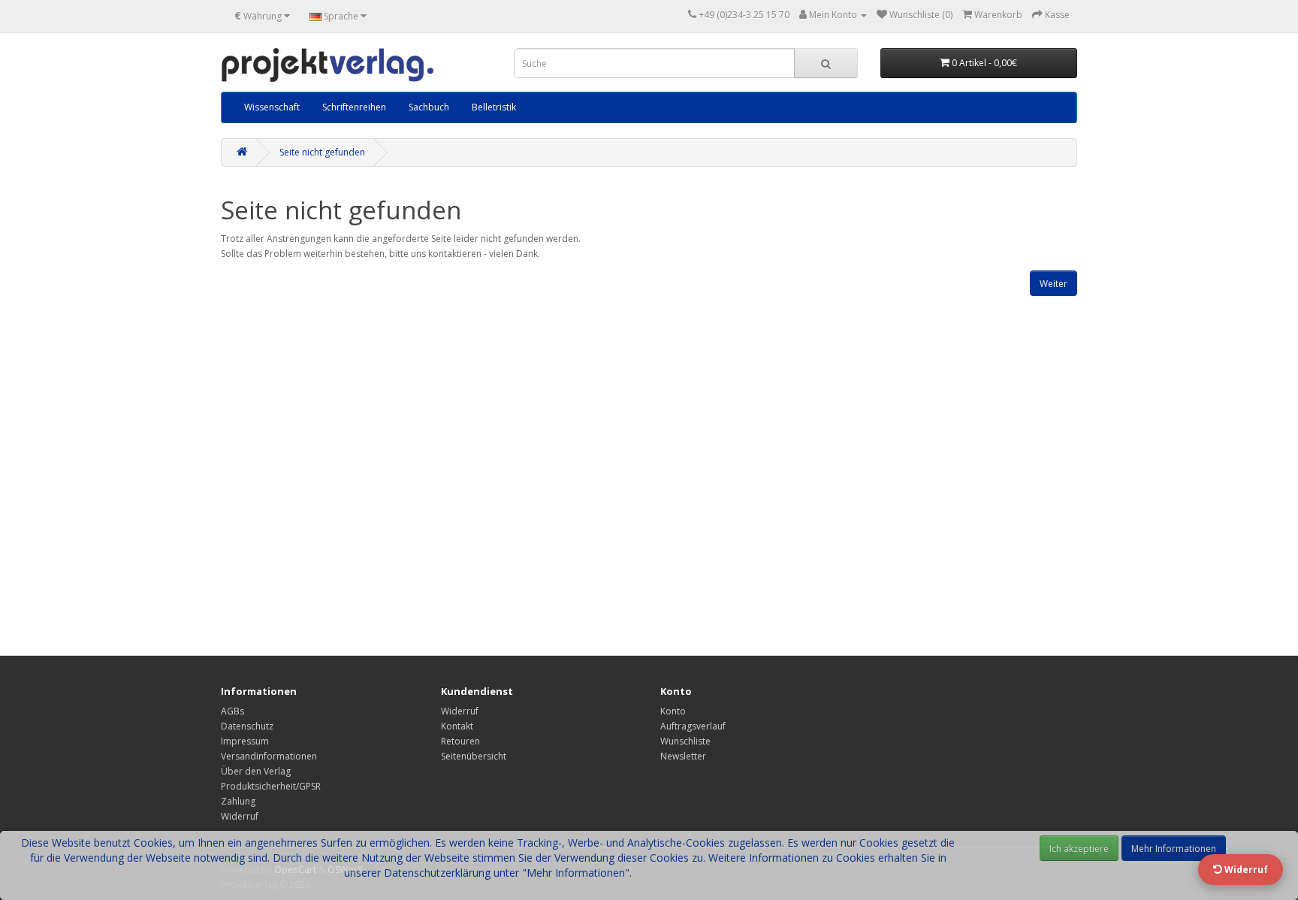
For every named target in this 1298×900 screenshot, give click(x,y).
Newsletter (683, 756)
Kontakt (457, 726)
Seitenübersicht (473, 756)
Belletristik (494, 107)
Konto (673, 711)
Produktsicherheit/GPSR (271, 786)
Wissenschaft (272, 107)
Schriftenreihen (354, 107)
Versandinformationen (269, 756)
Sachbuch (429, 107)
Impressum (245, 741)
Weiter (1053, 283)
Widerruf (239, 816)
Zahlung (238, 801)
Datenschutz (247, 726)
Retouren (460, 741)
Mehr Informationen (1173, 848)
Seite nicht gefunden (322, 152)
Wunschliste (685, 741)
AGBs (232, 711)
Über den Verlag (256, 771)
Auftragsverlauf (693, 726)
